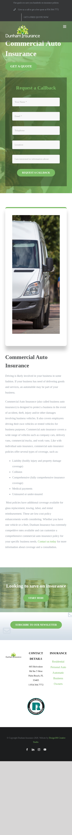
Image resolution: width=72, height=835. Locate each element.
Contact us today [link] (47, 541)
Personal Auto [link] (58, 667)
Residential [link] (58, 661)
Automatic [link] (58, 672)
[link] (36, 9)
